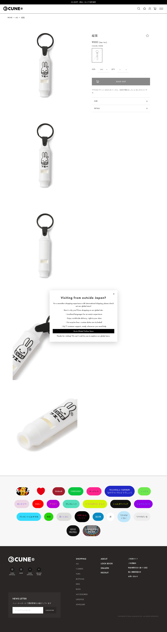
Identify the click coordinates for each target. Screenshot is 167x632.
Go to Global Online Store (83, 331)
